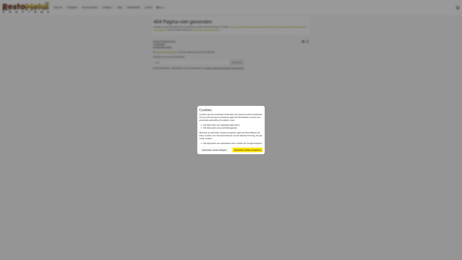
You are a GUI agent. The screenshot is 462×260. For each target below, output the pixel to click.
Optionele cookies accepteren (247, 150)
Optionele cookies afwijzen (214, 150)
